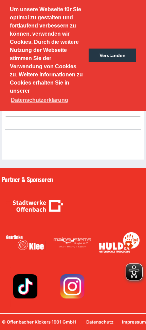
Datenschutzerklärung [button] (39, 100)
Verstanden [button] (112, 55)
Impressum (134, 322)
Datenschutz (99, 322)
